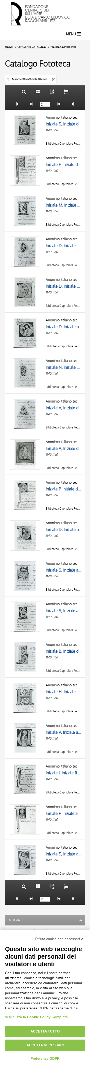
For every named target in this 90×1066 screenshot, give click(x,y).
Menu (71, 34)
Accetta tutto (45, 1031)
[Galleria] (37, 91)
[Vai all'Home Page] (45, 14)
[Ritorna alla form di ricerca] (23, 91)
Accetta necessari (45, 1045)
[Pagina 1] (17, 104)
